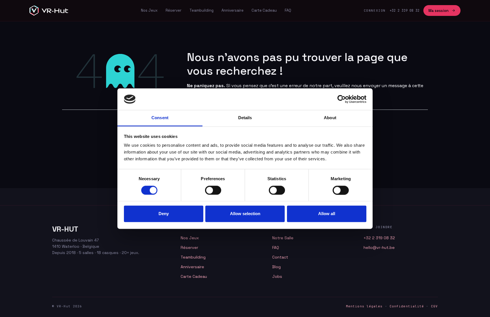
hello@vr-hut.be (379, 247)
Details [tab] (245, 118)
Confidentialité (407, 306)
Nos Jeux (149, 10)
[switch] (213, 190)
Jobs (277, 276)
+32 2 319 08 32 (379, 237)
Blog (276, 266)
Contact (280, 257)
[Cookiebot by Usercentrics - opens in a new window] (341, 99)
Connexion (375, 10)
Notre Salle (282, 237)
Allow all (326, 213)
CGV (434, 306)
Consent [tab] (159, 118)
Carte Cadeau (264, 10)
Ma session (438, 10)
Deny (164, 213)
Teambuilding (201, 10)
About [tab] (330, 118)
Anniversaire (232, 10)
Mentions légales (364, 306)
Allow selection (245, 213)
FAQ (288, 10)
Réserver (173, 10)
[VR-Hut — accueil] (48, 10)
